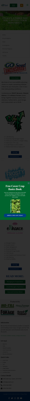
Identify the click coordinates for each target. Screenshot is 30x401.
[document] (15, 200)
